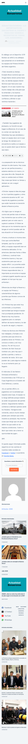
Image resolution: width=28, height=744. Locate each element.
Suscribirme (14, 469)
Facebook (5, 453)
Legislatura (21, 608)
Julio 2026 (5, 571)
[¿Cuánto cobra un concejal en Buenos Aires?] (14, 552)
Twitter (12, 453)
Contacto (21, 615)
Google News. (9, 456)
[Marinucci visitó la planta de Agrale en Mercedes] (14, 712)
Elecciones (23, 606)
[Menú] (25, 2)
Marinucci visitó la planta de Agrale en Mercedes (14, 727)
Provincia (21, 613)
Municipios (21, 610)
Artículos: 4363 (7, 509)
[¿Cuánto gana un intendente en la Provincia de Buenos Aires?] (14, 528)
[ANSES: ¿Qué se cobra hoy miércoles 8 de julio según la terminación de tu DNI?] (14, 585)
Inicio (17, 606)
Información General (14, 43)
